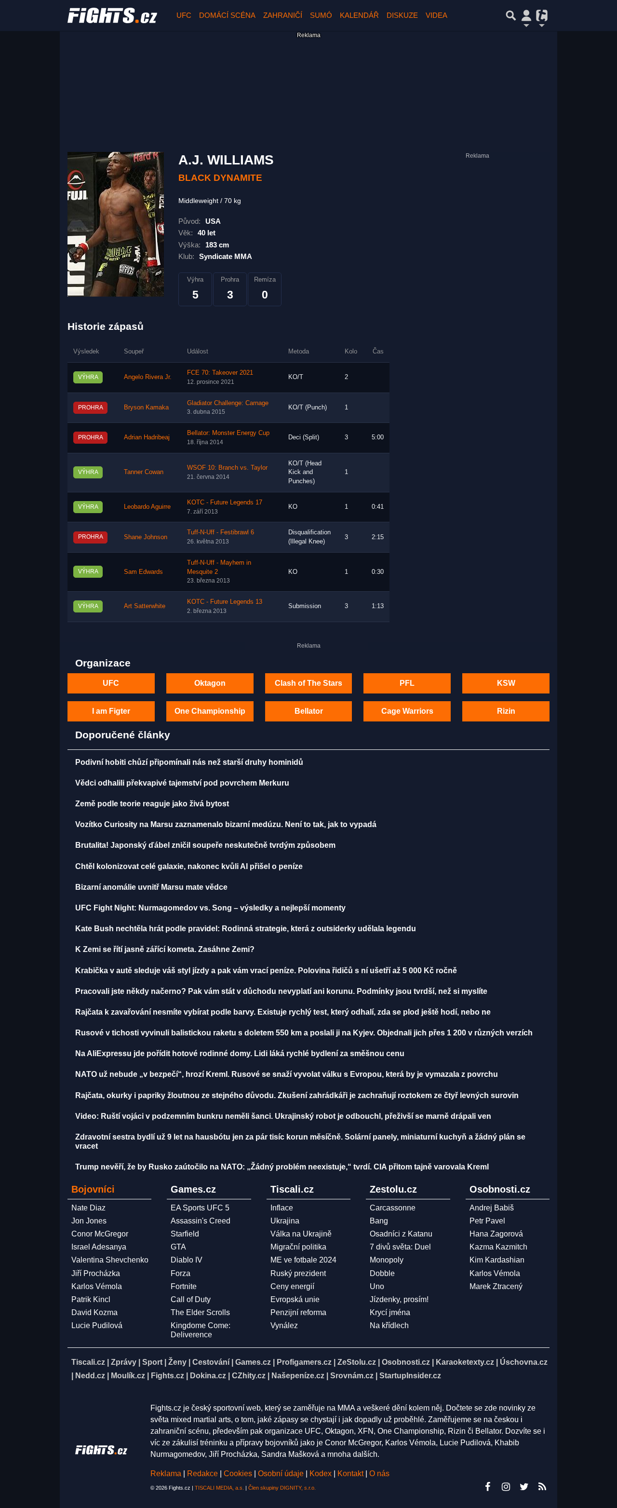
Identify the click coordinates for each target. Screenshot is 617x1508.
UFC (183, 15)
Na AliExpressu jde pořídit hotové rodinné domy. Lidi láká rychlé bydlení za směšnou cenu (239, 1053)
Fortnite (184, 1286)
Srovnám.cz (352, 1376)
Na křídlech (389, 1325)
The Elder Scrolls (200, 1312)
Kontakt (351, 1473)
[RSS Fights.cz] (542, 1487)
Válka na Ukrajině (301, 1234)
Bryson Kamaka (146, 407)
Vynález (284, 1325)
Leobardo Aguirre (147, 506)
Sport (152, 1362)
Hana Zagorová (496, 1234)
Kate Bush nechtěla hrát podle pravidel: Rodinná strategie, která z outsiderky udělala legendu (245, 928)
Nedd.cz (90, 1376)
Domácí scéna (227, 15)
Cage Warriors (407, 711)
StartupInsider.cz (410, 1376)
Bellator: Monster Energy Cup (228, 433)
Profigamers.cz (304, 1362)
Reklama (165, 1473)
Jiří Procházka (95, 1273)
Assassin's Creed (200, 1221)
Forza (180, 1273)
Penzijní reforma (298, 1312)
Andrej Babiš (491, 1208)
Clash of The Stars (308, 683)
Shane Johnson (145, 537)
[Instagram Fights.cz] (505, 1487)
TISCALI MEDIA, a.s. (219, 1488)
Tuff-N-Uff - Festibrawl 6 (220, 532)
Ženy (177, 1362)
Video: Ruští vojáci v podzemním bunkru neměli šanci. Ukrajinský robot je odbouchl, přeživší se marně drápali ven (283, 1116)
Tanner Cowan (143, 472)
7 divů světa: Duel (400, 1247)
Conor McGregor (99, 1234)
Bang (379, 1221)
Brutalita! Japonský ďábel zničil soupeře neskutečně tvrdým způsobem (205, 845)
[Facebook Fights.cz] (487, 1487)
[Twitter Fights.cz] (524, 1487)
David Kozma (94, 1312)
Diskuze (402, 15)
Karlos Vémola (96, 1286)
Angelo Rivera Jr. (148, 377)
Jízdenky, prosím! (399, 1299)
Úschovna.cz (524, 1362)
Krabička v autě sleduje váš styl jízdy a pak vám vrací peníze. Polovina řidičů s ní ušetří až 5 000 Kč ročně (266, 970)
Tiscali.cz (88, 1362)
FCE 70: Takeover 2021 (220, 372)
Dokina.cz (208, 1376)
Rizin (506, 711)
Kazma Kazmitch (498, 1247)
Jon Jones (89, 1221)
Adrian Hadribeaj (147, 437)
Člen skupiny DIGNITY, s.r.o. (282, 1488)
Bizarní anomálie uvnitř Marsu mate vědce (151, 887)
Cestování (210, 1362)
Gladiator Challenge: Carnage (227, 403)
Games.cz (253, 1362)
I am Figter (111, 711)
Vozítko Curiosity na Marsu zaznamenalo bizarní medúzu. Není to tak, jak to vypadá (225, 824)
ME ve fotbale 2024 (303, 1260)
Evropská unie (295, 1299)
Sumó (321, 15)
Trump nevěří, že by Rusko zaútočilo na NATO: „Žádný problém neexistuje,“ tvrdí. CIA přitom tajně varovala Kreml (282, 1167)
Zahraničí (282, 15)
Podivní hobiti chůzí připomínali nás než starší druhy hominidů (189, 762)
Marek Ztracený (496, 1286)
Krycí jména (390, 1312)
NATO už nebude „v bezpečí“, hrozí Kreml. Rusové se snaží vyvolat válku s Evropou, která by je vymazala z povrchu (286, 1074)
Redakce (202, 1473)
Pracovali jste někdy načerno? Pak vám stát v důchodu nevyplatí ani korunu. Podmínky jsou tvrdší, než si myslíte (281, 991)
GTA (178, 1247)
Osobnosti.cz (406, 1362)
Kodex (321, 1473)
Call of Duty (191, 1299)
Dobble (382, 1273)
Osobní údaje (281, 1473)
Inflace (281, 1208)
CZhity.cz (249, 1376)
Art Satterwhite (144, 606)
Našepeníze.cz (297, 1376)
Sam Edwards (143, 572)
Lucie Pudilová (96, 1325)
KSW (506, 683)
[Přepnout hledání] (511, 15)
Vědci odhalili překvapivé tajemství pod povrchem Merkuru (182, 783)
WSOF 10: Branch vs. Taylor (227, 467)
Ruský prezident (298, 1273)
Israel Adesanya (98, 1247)
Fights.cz (167, 1376)
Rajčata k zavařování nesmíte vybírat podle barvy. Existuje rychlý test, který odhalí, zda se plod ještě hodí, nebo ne (283, 1012)
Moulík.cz (128, 1376)
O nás (379, 1473)
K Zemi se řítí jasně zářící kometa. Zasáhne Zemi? (165, 949)
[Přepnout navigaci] (526, 15)
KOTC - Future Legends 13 (224, 601)
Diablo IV (186, 1260)
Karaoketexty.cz (465, 1362)
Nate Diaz (88, 1208)
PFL (407, 683)
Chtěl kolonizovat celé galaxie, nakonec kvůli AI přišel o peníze (189, 866)
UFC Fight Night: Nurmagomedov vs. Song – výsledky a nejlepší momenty (210, 908)
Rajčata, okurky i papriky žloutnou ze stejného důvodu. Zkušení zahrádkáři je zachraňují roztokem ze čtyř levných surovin (297, 1095)
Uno (377, 1286)
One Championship (209, 711)
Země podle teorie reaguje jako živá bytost (152, 804)
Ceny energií (292, 1286)
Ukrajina (284, 1221)
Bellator (309, 711)
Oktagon (210, 683)
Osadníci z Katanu (401, 1234)
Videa (436, 15)
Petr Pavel (487, 1221)
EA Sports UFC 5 (200, 1208)
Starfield (185, 1234)
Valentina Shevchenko (109, 1260)
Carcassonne (393, 1208)
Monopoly (386, 1260)
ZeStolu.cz (356, 1362)
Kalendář (359, 15)
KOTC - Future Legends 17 (224, 502)
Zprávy (123, 1362)
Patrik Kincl (90, 1299)
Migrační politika (298, 1247)
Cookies (238, 1473)
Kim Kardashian (496, 1260)
